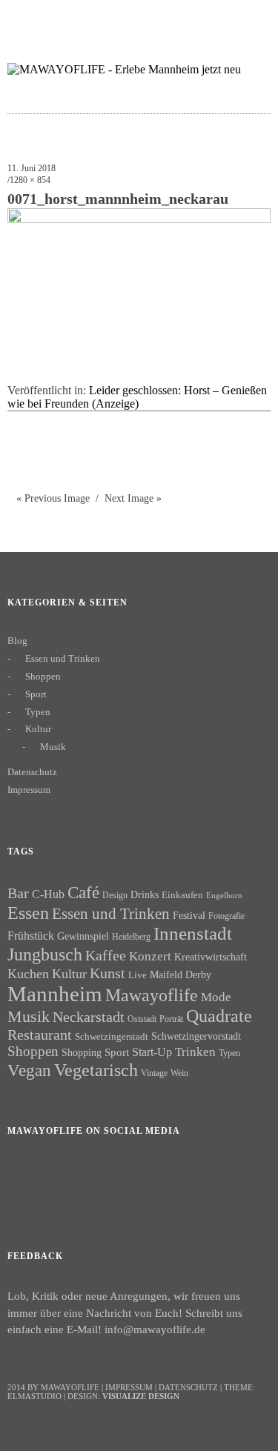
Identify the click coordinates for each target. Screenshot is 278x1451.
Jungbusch (44, 954)
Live (137, 974)
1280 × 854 (30, 180)
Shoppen (43, 676)
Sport (36, 694)
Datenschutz (32, 771)
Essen (28, 913)
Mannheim (54, 994)
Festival (189, 915)
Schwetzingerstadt (111, 1036)
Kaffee (105, 955)
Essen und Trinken (62, 658)
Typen (37, 711)
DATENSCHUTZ (188, 1387)
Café (83, 892)
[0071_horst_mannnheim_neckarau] (139, 219)
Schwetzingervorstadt (196, 1036)
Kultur (38, 728)
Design (115, 895)
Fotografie (226, 916)
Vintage (154, 1073)
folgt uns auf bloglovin (164, 19)
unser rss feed (251, 19)
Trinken (195, 1051)
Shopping (82, 1052)
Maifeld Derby (180, 974)
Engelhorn (224, 895)
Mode (216, 997)
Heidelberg (131, 936)
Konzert (150, 956)
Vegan (29, 1070)
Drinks (144, 894)
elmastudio (34, 1396)
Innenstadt (192, 933)
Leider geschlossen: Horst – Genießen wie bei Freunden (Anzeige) (137, 397)
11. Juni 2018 (31, 168)
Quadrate (219, 1016)
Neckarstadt (89, 1017)
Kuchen (28, 973)
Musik (53, 746)
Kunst (107, 973)
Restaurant (39, 1034)
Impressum (28, 789)
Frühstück (30, 935)
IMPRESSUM (129, 1387)
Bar (18, 893)
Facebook (25, 1181)
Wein (179, 1073)
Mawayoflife (151, 995)
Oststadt (142, 1019)
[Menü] (25, 18)
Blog (17, 640)
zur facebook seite (193, 19)
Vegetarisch (96, 1070)
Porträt (171, 1019)
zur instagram (222, 19)
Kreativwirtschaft (210, 957)
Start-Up (152, 1052)
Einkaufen (182, 894)
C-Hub (48, 894)
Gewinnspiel (83, 936)
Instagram (66, 1181)
